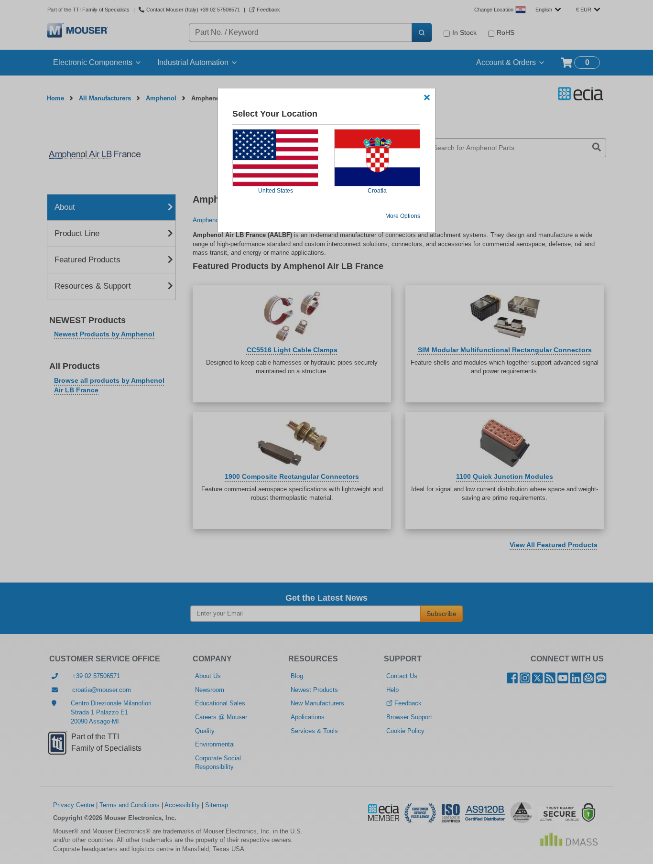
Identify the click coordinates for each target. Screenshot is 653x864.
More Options (402, 216)
